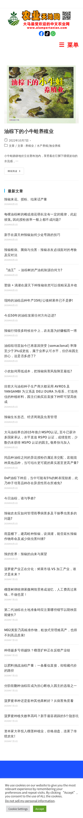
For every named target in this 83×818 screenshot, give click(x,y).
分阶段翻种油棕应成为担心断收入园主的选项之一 (40, 685)
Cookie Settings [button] (18, 809)
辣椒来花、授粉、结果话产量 (25, 199)
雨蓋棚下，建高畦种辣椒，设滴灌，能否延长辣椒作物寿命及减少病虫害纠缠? (40, 536)
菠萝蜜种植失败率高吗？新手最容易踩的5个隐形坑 (41, 715)
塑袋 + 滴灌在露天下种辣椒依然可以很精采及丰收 (40, 285)
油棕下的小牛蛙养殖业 (29, 130)
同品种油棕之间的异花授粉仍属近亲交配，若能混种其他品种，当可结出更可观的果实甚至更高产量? (41, 460)
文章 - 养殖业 (26, 145)
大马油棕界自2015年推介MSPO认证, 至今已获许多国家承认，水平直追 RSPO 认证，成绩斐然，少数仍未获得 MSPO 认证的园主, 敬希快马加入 (41, 437)
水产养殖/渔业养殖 (48, 145)
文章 (12, 145)
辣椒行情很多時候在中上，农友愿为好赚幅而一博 (40, 330)
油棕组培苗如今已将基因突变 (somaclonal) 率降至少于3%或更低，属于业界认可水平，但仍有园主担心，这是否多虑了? (41, 350)
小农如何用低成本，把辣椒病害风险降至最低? (38, 370)
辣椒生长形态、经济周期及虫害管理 (30, 416)
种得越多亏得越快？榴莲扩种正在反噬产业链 (37, 650)
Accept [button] (39, 809)
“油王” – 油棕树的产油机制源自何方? (33, 269)
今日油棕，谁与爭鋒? (20, 498)
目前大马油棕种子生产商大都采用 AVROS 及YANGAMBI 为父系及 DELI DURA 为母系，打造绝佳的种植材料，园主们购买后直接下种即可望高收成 (41, 394)
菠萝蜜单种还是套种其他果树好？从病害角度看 (39, 700)
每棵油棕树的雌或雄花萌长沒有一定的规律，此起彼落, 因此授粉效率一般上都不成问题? (40, 217)
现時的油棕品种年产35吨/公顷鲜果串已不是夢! (38, 300)
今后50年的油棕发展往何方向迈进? (30, 315)
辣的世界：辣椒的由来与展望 (25, 553)
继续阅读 (14, 170)
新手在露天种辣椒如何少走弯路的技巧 (32, 234)
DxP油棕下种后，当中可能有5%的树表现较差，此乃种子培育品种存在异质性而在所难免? (41, 480)
